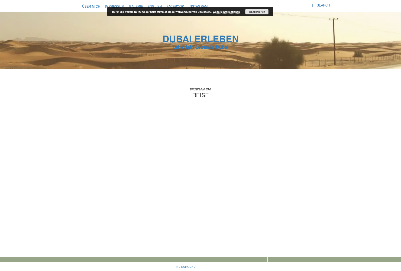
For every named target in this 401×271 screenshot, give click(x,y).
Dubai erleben (200, 38)
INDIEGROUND (186, 266)
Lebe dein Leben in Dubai (200, 46)
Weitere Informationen (226, 11)
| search (321, 5)
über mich (91, 6)
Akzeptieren (257, 12)
